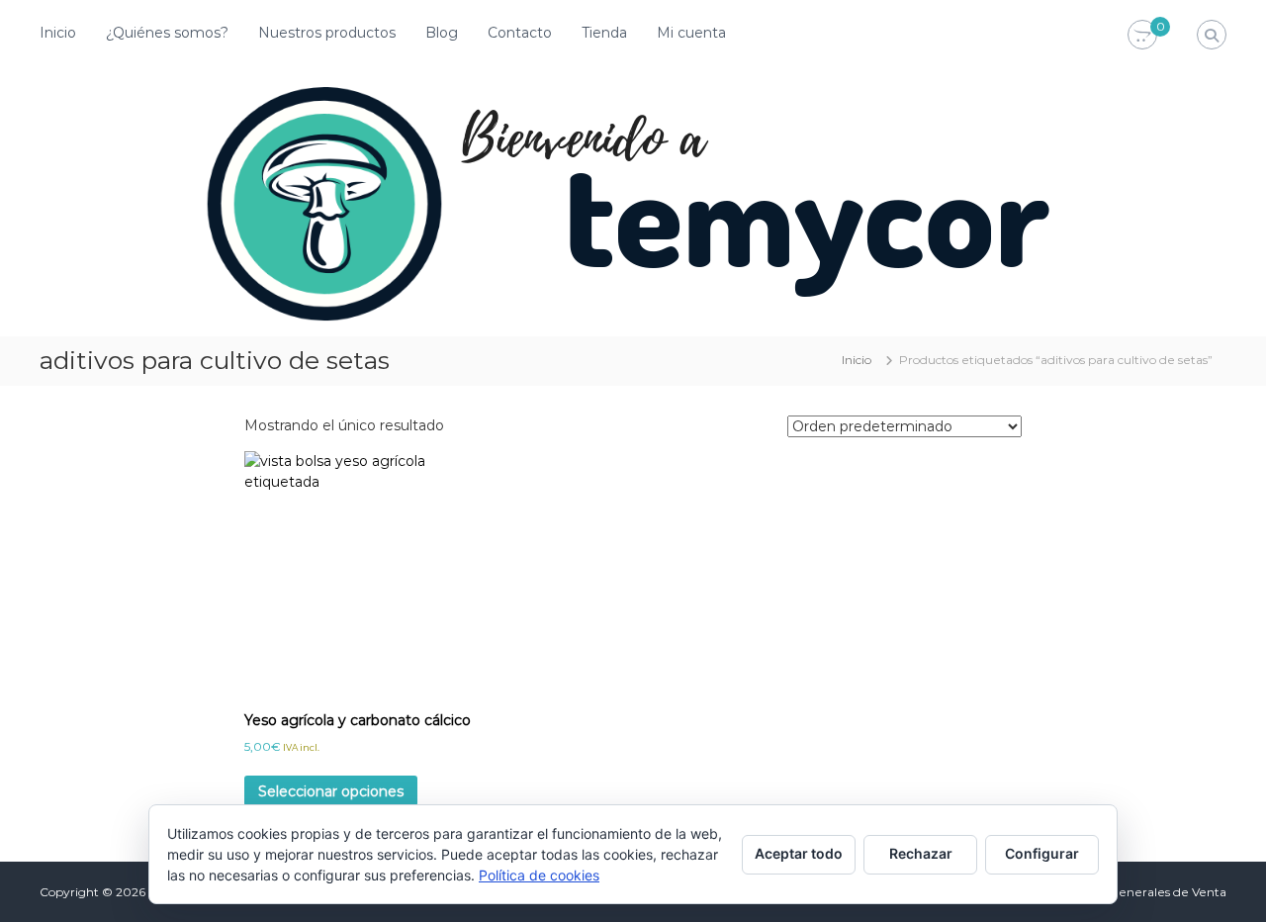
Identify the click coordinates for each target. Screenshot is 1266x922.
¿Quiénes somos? (167, 33)
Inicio (58, 33)
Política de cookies (539, 875)
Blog (441, 33)
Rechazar (920, 853)
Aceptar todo (799, 853)
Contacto (520, 33)
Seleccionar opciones (331, 791)
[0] (1142, 36)
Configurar (1042, 853)
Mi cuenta (691, 33)
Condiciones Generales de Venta (1130, 891)
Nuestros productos (327, 33)
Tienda (604, 33)
